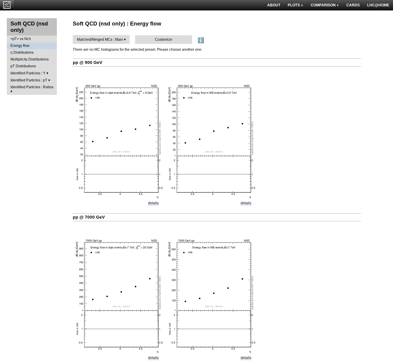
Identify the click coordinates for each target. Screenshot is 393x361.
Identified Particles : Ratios (31, 87)
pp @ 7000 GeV (89, 217)
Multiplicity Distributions (29, 59)
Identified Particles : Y (27, 73)
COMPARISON (323, 5)
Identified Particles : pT (28, 80)
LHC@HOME (378, 5)
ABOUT (273, 5)
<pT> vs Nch (20, 39)
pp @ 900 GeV (87, 62)
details (153, 203)
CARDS (353, 5)
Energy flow (20, 46)
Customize (163, 39)
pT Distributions (23, 66)
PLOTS (294, 5)
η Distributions (22, 52)
